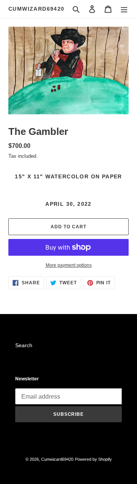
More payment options (69, 265)
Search (23, 345)
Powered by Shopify (93, 459)
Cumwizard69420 (36, 9)
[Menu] (124, 9)
